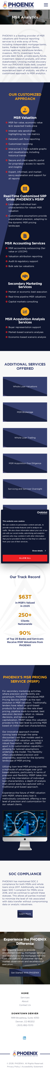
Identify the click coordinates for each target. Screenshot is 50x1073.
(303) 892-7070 (25, 1025)
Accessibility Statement (32, 1067)
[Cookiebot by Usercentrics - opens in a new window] (37, 512)
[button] (25, 386)
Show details (37, 551)
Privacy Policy (13, 1067)
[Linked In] (24, 1039)
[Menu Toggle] (46, 4)
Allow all (25, 558)
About (25, 1001)
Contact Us (25, 1005)
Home (25, 993)
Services (25, 997)
